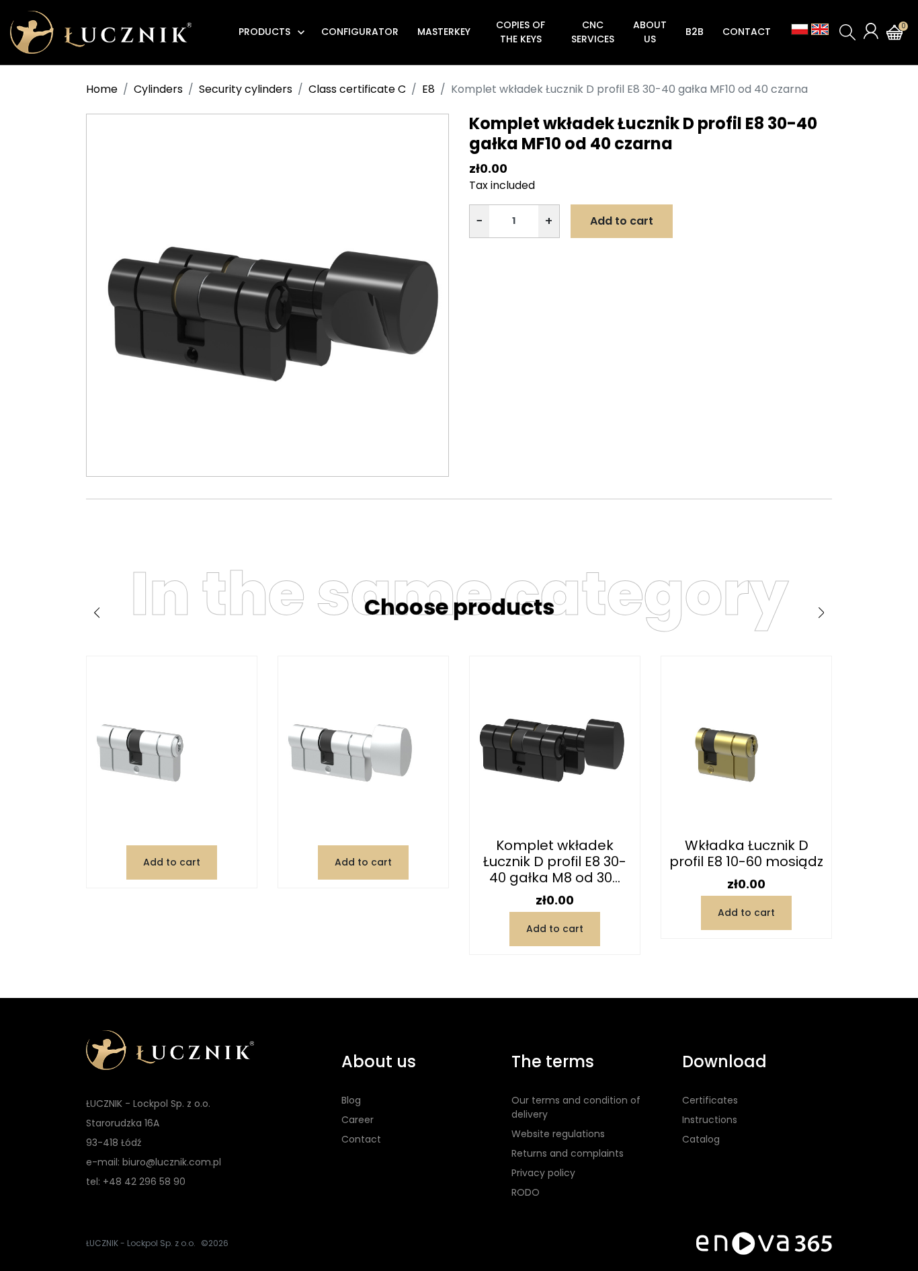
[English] (820, 29)
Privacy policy (543, 1173)
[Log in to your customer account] (871, 31)
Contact (361, 1139)
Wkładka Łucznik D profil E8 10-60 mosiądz (746, 853)
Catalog (701, 1139)
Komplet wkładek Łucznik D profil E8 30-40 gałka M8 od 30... (554, 861)
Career (357, 1119)
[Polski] (799, 29)
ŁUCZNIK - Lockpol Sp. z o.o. (141, 1243)
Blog (351, 1100)
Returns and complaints (567, 1153)
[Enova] (764, 1243)
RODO (525, 1192)
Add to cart (621, 221)
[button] (847, 32)
